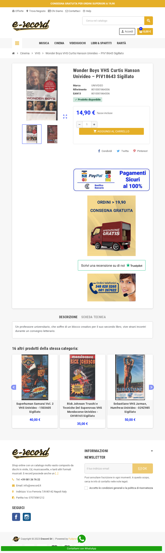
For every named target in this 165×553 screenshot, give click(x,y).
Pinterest (142, 151)
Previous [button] (13, 387)
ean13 (77, 93)
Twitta (125, 151)
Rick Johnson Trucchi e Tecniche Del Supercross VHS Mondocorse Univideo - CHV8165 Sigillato (82, 409)
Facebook (16, 517)
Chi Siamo (57, 11)
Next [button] (151, 387)
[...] (56, 473)
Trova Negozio (35, 11)
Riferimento (80, 89)
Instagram (27, 517)
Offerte (18, 11)
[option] (35, 391)
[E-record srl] (31, 25)
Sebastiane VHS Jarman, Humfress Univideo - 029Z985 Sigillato (130, 407)
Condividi (107, 151)
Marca (76, 85)
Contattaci (74, 11)
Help (87, 11)
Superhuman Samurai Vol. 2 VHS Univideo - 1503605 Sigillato (35, 407)
